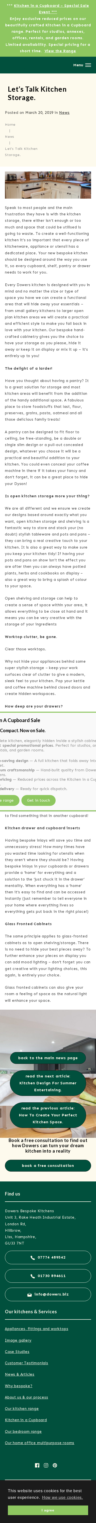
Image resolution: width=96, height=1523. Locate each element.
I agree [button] (48, 1510)
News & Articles (19, 1374)
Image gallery (18, 1340)
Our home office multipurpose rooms (39, 1443)
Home (10, 124)
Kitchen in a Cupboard (26, 1420)
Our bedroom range (23, 1431)
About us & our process (26, 1397)
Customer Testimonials (26, 1363)
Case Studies (17, 1352)
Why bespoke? (18, 1386)
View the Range (60, 51)
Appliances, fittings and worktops (36, 1329)
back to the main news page (48, 1058)
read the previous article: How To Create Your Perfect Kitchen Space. (48, 1115)
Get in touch (38, 800)
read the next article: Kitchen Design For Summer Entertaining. (48, 1083)
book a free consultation (48, 1165)
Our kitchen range (22, 1408)
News (64, 112)
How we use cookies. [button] (62, 1497)
